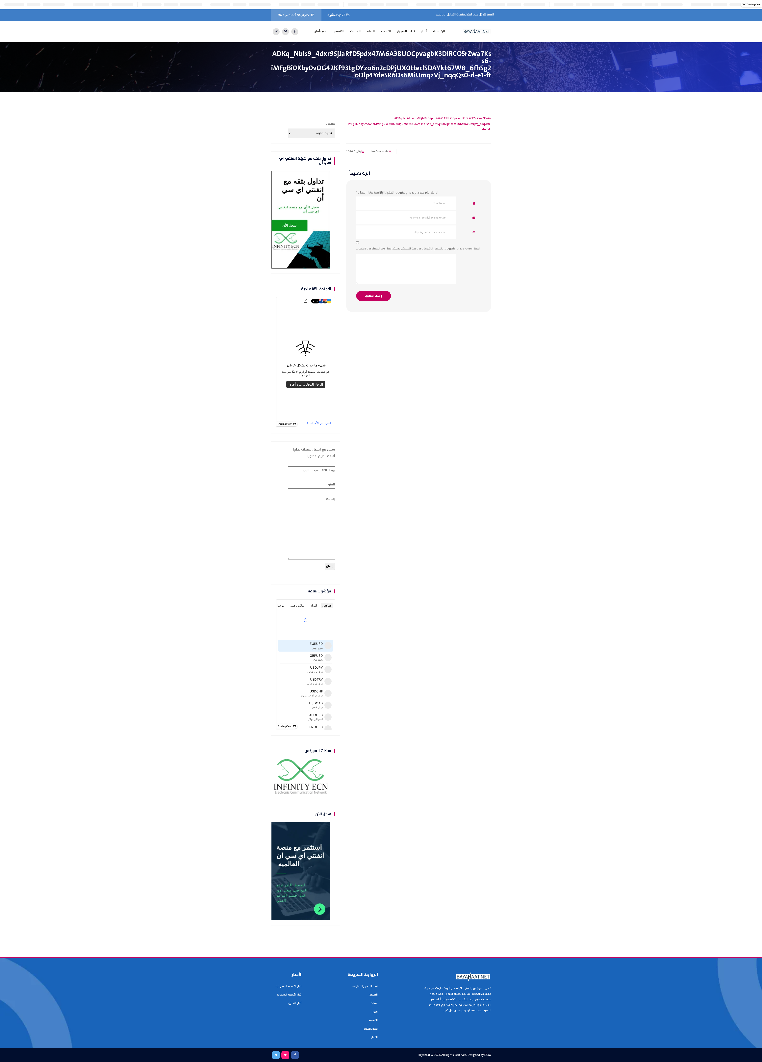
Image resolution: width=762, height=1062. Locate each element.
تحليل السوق (406, 31)
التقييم (339, 31)
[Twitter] (285, 31)
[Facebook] (294, 31)
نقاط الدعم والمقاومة (365, 986)
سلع (375, 1012)
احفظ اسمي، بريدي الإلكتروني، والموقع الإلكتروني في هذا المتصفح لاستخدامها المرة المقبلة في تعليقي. (418, 248)
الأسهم (386, 31)
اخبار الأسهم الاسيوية (289, 995)
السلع (371, 31)
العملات (355, 31)
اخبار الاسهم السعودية (289, 986)
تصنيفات (330, 124)
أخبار (424, 31)
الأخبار (374, 1037)
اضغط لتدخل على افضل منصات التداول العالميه (465, 14)
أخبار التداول (295, 1003)
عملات (374, 1003)
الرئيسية (439, 31)
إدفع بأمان (321, 31)
